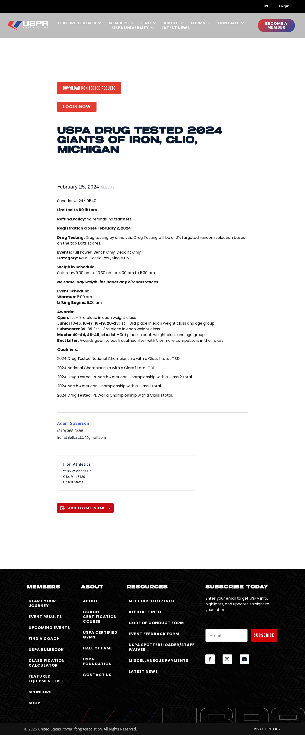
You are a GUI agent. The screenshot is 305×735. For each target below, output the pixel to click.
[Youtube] (244, 659)
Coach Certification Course (100, 616)
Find (146, 23)
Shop (34, 703)
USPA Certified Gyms (100, 635)
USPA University (130, 28)
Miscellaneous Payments (158, 660)
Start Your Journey (42, 603)
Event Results (45, 616)
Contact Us (97, 675)
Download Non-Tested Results (89, 88)
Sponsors (40, 692)
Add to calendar (86, 508)
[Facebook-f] (210, 659)
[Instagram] (227, 659)
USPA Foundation (97, 661)
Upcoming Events (49, 627)
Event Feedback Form (154, 634)
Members (119, 23)
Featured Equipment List (46, 679)
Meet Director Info (151, 601)
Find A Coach (44, 638)
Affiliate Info (145, 612)
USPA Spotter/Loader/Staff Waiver (162, 647)
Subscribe (264, 635)
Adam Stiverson (73, 423)
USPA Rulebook (46, 649)
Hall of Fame (98, 648)
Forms (198, 23)
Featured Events (77, 23)
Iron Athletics (77, 464)
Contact (228, 23)
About (170, 23)
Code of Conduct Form (156, 623)
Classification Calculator (47, 663)
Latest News (176, 28)
